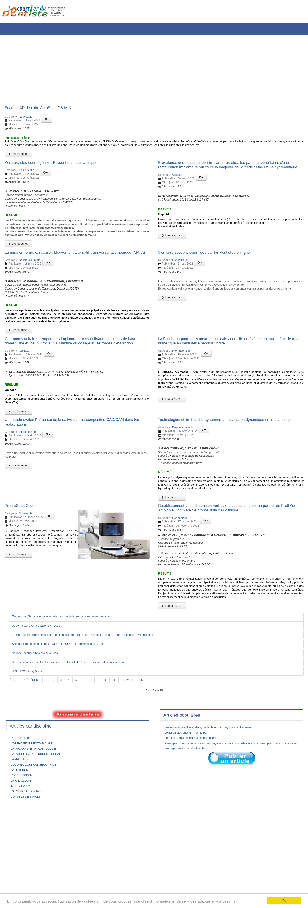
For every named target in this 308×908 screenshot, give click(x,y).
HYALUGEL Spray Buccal (30, 759)
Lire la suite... (20, 158)
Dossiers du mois (29, 286)
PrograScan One (21, 575)
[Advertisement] (136, 66)
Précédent (33, 767)
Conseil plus (180, 280)
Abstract (177, 186)
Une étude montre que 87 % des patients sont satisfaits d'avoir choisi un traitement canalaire (79, 749)
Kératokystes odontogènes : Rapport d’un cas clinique (59, 167)
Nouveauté (25, 118)
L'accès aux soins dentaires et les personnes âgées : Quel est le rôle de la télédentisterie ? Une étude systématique (95, 721)
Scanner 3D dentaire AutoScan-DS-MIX (44, 108)
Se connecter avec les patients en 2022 (41, 712)
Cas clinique (26, 176)
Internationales (181, 391)
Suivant (134, 767)
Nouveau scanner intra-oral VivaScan (39, 740)
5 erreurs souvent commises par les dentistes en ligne (212, 272)
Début (13, 767)
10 (120, 767)
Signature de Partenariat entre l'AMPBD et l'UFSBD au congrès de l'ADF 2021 (68, 731)
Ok (284, 900)
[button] (46, 120)
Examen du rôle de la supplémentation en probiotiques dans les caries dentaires (70, 703)
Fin (149, 767)
